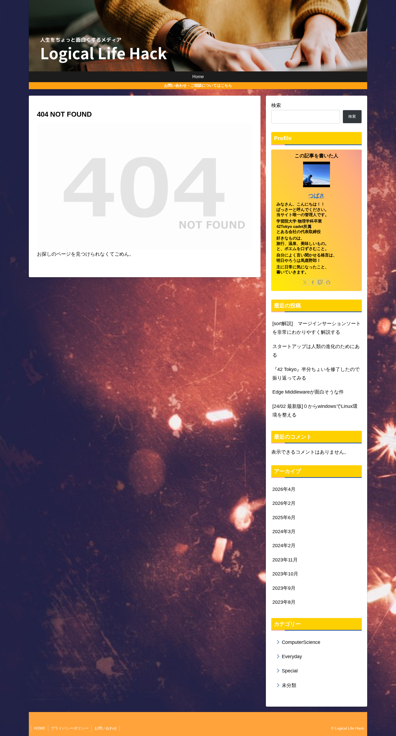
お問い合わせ (105, 728)
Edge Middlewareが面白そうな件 (308, 392)
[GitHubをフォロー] (328, 282)
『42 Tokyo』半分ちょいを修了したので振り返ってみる (316, 374)
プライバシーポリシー (70, 728)
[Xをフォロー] (304, 282)
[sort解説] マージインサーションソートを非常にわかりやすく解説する (316, 328)
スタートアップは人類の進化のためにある (316, 351)
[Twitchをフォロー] (320, 282)
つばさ (316, 196)
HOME (39, 728)
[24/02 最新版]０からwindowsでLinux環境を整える (314, 411)
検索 (276, 105)
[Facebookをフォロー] (312, 282)
